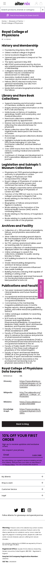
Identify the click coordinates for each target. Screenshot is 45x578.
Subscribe (37, 455)
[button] (3, 3)
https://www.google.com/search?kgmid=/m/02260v (30, 411)
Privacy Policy (10, 465)
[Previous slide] (3, 16)
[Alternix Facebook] (23, 510)
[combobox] (22, 9)
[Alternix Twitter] (16, 510)
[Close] (41, 282)
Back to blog (22, 424)
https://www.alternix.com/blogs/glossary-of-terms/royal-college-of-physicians (30, 384)
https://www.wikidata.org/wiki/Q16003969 (30, 403)
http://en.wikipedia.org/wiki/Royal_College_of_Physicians (30, 394)
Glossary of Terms (16, 21)
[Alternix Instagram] (29, 510)
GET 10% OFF (40, 291)
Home (4, 21)
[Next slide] (42, 16)
